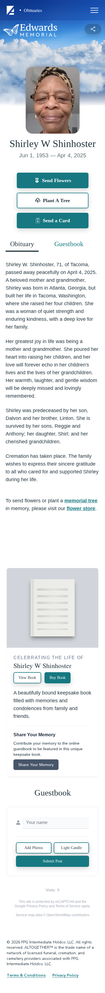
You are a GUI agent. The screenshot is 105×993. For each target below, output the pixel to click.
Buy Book (58, 678)
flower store (81, 508)
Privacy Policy (37, 906)
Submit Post (52, 861)
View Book (27, 678)
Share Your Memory (36, 764)
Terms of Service (68, 906)
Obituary (22, 244)
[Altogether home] (11, 10)
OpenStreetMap (58, 915)
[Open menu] (94, 10)
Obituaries (33, 10)
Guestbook (68, 244)
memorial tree (80, 500)
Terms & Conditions (26, 975)
